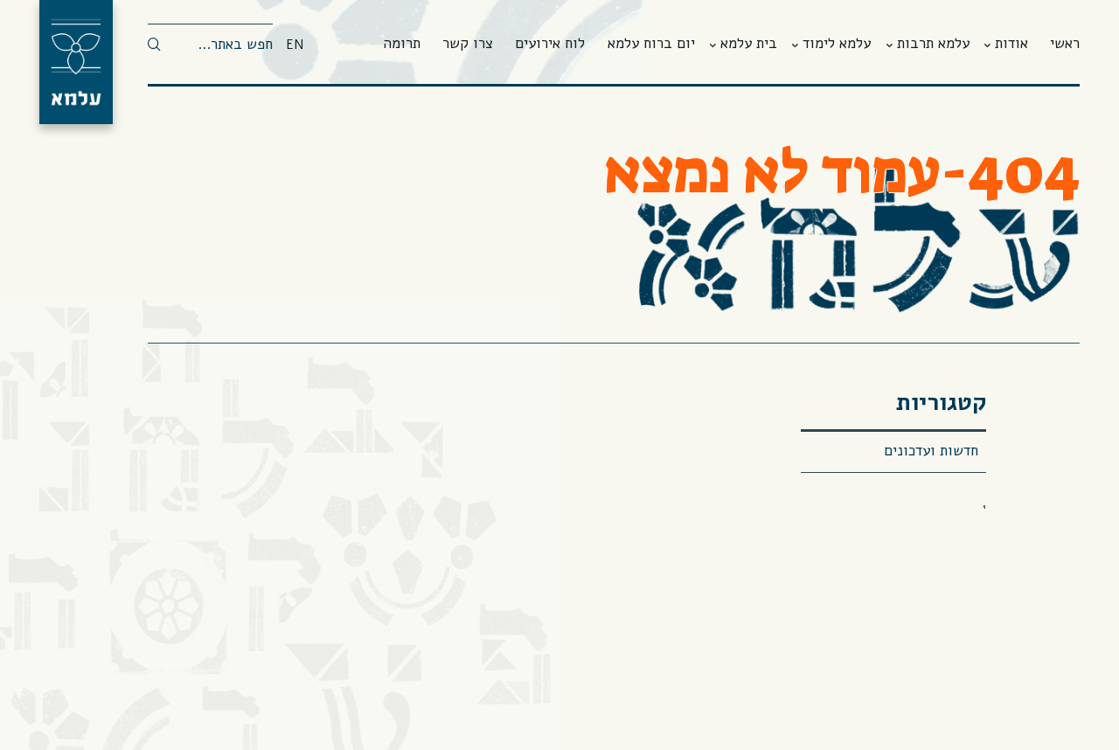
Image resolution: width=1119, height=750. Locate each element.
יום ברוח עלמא (651, 44)
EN (294, 45)
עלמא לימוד (837, 44)
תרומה (401, 44)
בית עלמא (748, 44)
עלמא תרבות (933, 44)
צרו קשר (467, 44)
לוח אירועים (550, 44)
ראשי (1065, 44)
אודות (1011, 44)
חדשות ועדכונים (931, 451)
